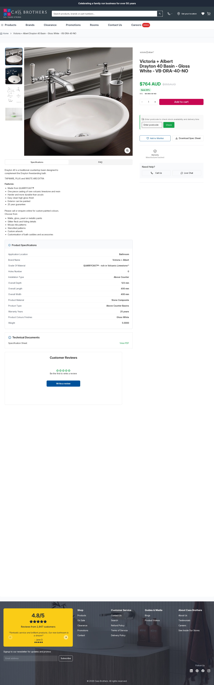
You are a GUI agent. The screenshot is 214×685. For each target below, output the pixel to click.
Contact (81, 635)
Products (10, 24)
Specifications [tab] (37, 162)
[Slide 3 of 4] (14, 95)
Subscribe (66, 658)
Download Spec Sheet (190, 138)
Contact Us (115, 24)
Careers (140, 24)
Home (6, 33)
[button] (203, 13)
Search (114, 620)
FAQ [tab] (100, 162)
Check (169, 125)
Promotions (73, 24)
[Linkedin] (191, 670)
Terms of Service (119, 630)
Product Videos (152, 620)
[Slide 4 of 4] (14, 114)
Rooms (94, 24)
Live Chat (188, 173)
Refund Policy (117, 625)
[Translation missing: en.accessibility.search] (160, 13)
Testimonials (184, 620)
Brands (30, 24)
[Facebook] (203, 670)
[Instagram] (209, 670)
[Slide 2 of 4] (14, 75)
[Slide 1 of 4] (14, 56)
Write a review (63, 383)
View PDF (124, 343)
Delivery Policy (118, 635)
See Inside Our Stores (189, 630)
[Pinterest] (197, 670)
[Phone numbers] (170, 13)
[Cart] (209, 13)
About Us (182, 615)
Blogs (147, 615)
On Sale (81, 620)
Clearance (50, 24)
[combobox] (107, 14)
